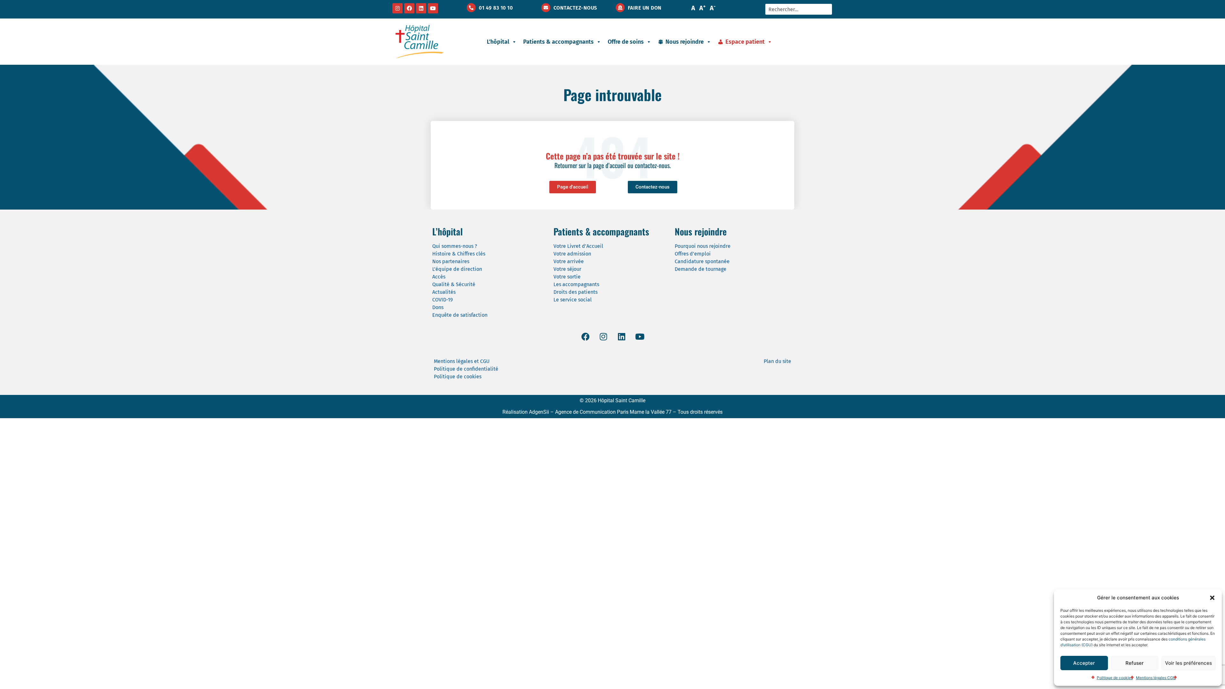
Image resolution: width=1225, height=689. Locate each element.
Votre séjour (567, 269)
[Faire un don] (620, 7)
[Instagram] (397, 8)
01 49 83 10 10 (496, 8)
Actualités (444, 292)
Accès (438, 277)
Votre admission (572, 254)
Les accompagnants (576, 284)
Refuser (1134, 663)
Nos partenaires (450, 261)
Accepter (1084, 663)
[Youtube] (433, 8)
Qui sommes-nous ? (454, 246)
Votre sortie (567, 277)
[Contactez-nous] (545, 7)
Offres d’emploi (693, 254)
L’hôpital (498, 41)
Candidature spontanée (702, 261)
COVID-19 (442, 300)
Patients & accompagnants (558, 41)
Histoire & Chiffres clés (458, 254)
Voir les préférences (1188, 663)
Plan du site (777, 361)
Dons (437, 307)
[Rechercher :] (799, 9)
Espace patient (745, 41)
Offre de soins (626, 41)
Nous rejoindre (684, 41)
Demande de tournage (700, 269)
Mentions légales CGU (1156, 677)
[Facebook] (409, 8)
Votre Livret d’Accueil (578, 246)
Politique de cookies (1115, 677)
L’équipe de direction (457, 269)
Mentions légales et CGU (462, 361)
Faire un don (645, 8)
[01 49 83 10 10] (471, 7)
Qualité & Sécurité (453, 284)
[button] (1212, 598)
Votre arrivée (568, 261)
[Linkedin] (421, 8)
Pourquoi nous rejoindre (703, 246)
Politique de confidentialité (466, 369)
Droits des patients (575, 292)
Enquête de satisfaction (459, 315)
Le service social (572, 300)
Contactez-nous (575, 8)
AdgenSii (539, 412)
